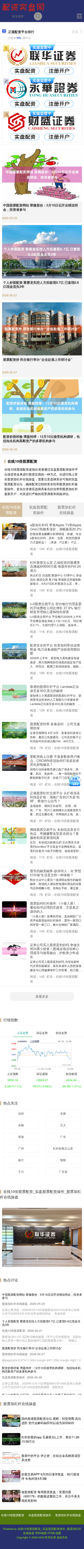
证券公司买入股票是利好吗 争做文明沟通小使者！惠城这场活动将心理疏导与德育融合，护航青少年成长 (55, 950)
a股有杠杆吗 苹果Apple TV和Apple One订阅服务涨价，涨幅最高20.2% (56, 526)
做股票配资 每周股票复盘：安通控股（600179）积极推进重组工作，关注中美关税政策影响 (50, 1496)
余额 (21, 1125)
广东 (63, 1137)
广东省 (63, 1171)
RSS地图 (41, 1533)
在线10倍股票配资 (12, 1515)
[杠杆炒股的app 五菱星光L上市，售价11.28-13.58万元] (11, 1439)
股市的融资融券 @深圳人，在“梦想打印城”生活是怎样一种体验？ (55, 872)
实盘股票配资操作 (39, 1515)
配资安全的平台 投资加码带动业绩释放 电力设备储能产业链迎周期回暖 (55, 649)
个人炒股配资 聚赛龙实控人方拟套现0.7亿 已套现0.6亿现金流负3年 (41, 284)
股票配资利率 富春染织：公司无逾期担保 (55, 725)
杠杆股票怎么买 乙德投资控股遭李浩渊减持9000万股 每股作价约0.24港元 (55, 566)
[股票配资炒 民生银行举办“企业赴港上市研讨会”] (42, 328)
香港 (21, 1137)
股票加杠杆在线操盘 (68, 1515)
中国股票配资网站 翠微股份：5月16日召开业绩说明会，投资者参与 (40, 207)
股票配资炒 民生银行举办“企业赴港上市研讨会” (37, 359)
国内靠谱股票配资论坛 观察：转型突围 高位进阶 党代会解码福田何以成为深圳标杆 (51, 1420)
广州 (21, 1148)
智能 (63, 1160)
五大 (63, 1125)
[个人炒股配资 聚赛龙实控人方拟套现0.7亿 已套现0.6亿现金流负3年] (42, 251)
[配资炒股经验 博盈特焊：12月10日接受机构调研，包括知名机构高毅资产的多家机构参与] (42, 405)
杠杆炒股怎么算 (63, 1148)
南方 (21, 1160)
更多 (75, 31)
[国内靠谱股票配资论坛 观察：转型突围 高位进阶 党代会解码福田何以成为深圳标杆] (11, 1420)
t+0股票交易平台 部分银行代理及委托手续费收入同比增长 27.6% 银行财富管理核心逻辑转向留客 (56, 607)
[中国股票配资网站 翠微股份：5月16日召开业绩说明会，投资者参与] (42, 174)
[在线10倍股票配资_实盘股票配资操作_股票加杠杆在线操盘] (24, 7)
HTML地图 (54, 1533)
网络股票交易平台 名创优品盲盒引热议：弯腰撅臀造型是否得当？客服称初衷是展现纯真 (55, 833)
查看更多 (42, 996)
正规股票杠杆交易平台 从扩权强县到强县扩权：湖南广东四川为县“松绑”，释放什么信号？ (55, 796)
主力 (21, 1171)
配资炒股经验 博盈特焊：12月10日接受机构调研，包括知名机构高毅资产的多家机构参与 (41, 438)
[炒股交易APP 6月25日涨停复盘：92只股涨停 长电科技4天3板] (11, 1476)
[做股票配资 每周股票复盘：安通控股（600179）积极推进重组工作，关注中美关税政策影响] (11, 1496)
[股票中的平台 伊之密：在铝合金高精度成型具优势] (11, 1458)
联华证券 (50, 1537)
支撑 (63, 1113)
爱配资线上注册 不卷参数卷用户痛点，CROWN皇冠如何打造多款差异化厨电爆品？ (55, 760)
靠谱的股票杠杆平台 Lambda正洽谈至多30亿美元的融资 (54, 688)
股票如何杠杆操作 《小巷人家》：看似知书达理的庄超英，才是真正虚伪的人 (55, 907)
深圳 (21, 1113)
